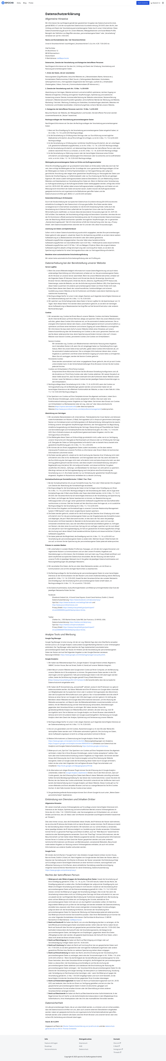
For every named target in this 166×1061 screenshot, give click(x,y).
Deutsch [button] (156, 3)
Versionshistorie (51, 1049)
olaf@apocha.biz (63, 58)
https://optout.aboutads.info (65, 406)
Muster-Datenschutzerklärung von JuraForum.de (81, 1026)
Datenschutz (83, 1049)
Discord (116, 1043)
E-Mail (116, 1046)
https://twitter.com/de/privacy (80, 622)
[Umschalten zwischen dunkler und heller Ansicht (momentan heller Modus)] (162, 2)
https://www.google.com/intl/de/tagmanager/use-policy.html (83, 655)
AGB (80, 1046)
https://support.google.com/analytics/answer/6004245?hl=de (70, 743)
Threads (117, 1052)
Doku (19, 3)
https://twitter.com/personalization (72, 625)
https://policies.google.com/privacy (95, 746)
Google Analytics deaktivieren (76, 773)
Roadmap (48, 1046)
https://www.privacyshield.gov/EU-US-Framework (67, 680)
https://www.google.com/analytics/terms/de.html (66, 741)
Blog (24, 3)
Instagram (117, 1049)
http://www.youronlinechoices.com (65, 605)
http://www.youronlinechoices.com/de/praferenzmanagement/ (78, 409)
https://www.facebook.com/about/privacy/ (84, 600)
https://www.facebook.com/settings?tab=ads (75, 602)
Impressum (83, 1043)
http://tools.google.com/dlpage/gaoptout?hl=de (74, 766)
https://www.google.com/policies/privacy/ (60, 870)
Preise (31, 3)
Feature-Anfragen (51, 1043)
